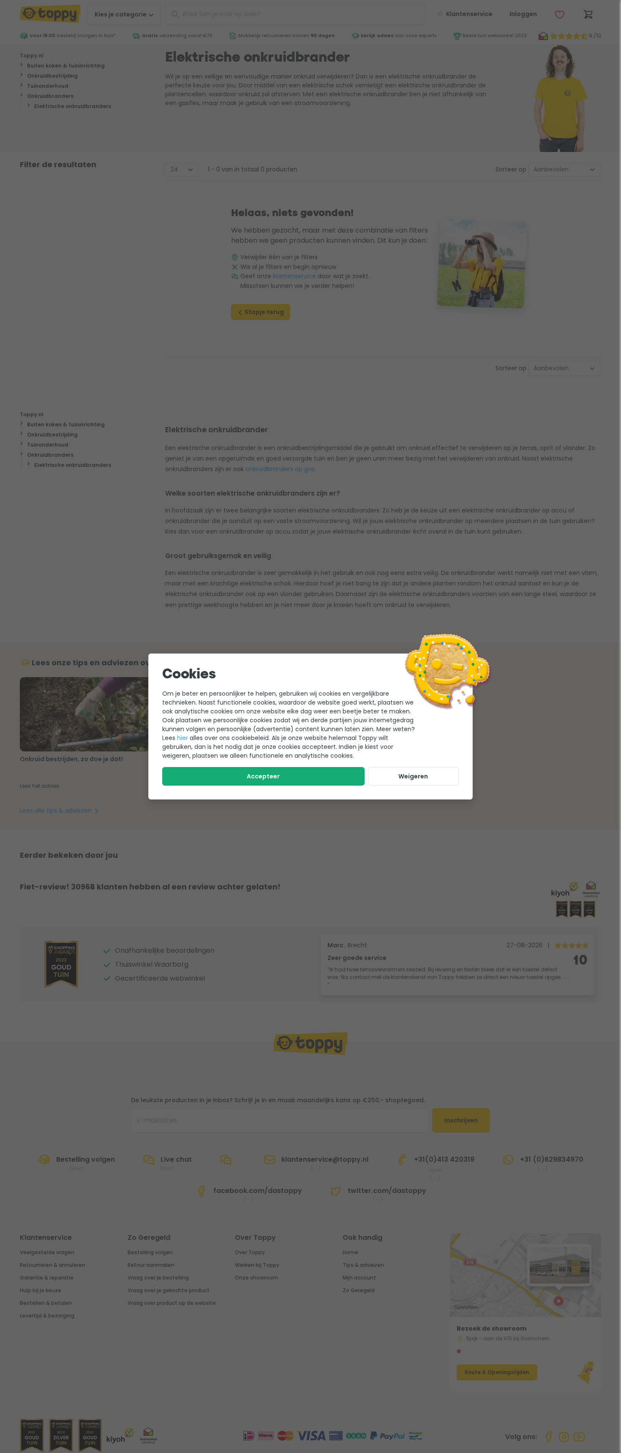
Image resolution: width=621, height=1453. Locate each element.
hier (182, 738)
